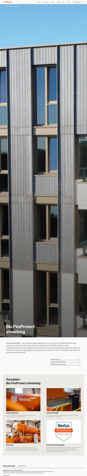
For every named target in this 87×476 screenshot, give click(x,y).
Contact (69, 2)
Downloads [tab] (21, 466)
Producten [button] (39, 2)
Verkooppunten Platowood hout (65, 362)
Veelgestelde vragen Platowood (65, 364)
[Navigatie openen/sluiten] (83, 2)
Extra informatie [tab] (9, 466)
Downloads (59, 2)
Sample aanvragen (77, 2)
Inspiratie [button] (52, 2)
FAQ (63, 2)
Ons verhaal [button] (46, 2)
